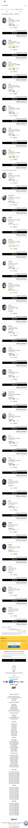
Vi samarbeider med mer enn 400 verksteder (14, 672)
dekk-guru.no (16, 826)
